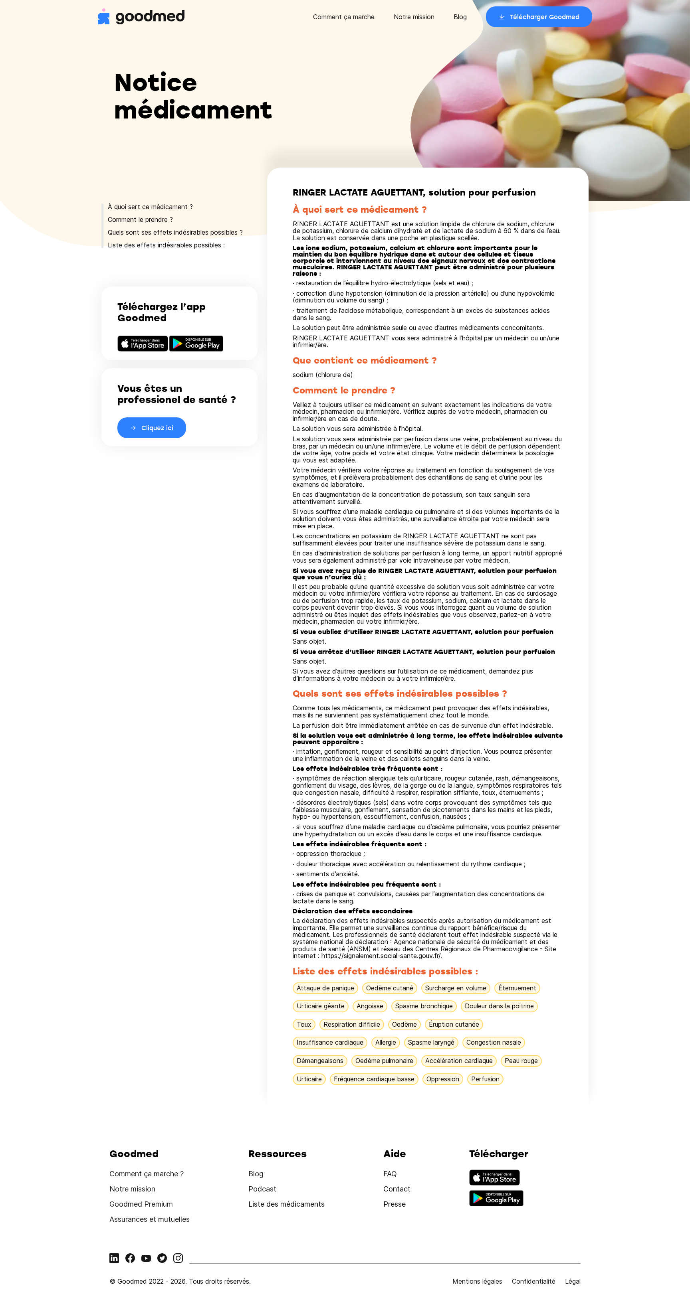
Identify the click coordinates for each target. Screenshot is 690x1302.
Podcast (262, 1189)
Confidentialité (533, 1281)
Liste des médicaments (286, 1204)
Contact (396, 1189)
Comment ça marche (344, 17)
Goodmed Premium (141, 1204)
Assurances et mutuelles (149, 1219)
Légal (573, 1281)
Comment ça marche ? (146, 1174)
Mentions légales (477, 1281)
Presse (394, 1204)
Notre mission (414, 17)
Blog (460, 17)
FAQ (390, 1174)
